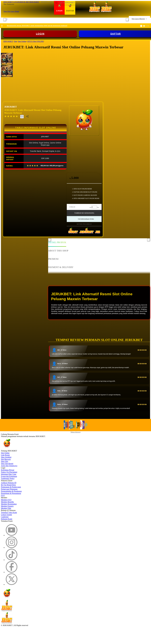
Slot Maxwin (6, 459)
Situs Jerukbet (6, 457)
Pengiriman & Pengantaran (11, 493)
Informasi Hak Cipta (8, 474)
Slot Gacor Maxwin (138, 19)
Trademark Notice (7, 478)
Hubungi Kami (6, 519)
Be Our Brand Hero (8, 485)
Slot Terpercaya (9, 4)
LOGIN (40, 33)
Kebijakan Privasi (7, 470)
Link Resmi (5, 455)
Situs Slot (4, 461)
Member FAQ (6, 500)
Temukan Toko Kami (9, 513)
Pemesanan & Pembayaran (11, 487)
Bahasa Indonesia (75, 432)
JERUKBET (10, 106)
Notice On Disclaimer (9, 472)
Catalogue (4, 517)
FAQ (3, 495)
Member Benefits (7, 502)
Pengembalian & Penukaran (11, 491)
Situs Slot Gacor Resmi (11, 11)
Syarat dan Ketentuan (9, 476)
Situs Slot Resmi (7, 464)
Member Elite (6, 508)
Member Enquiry (7, 506)
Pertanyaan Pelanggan (9, 489)
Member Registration (9, 504)
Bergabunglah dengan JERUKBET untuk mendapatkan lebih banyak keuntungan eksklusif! (37, 25)
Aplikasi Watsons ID (8, 483)
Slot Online (5, 453)
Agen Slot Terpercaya (9, 466)
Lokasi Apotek (6, 515)
